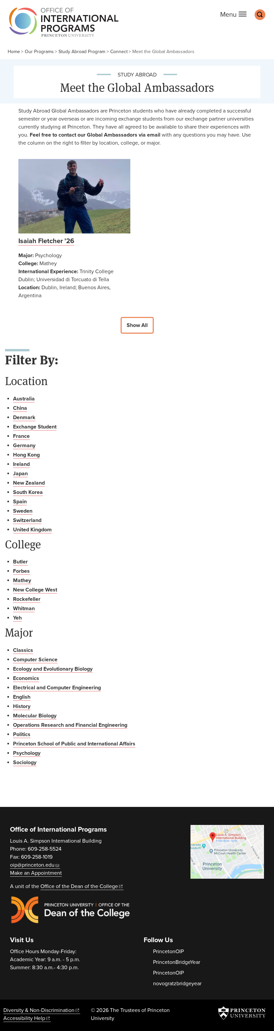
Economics (26, 678)
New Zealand (29, 483)
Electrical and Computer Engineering (57, 687)
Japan (20, 473)
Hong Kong (26, 455)
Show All (137, 325)
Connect (119, 51)
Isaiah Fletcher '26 (46, 241)
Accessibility (24, 1018)
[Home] (62, 25)
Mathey (22, 580)
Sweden (22, 511)
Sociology (24, 762)
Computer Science (35, 659)
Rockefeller (26, 599)
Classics (23, 650)
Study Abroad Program (81, 51)
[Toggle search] (260, 14)
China (20, 408)
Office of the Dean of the (79, 886)
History (21, 706)
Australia (24, 398)
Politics (21, 734)
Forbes (21, 571)
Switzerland (27, 520)
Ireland (21, 464)
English (21, 697)
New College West (35, 589)
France (21, 436)
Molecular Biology (34, 715)
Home (14, 51)
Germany (24, 445)
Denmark (24, 417)
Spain (20, 501)
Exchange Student (34, 426)
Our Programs (39, 51)
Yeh (17, 618)
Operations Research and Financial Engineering (70, 725)
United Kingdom (32, 529)
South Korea (28, 492)
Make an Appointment (36, 873)
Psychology (26, 753)
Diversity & (39, 1010)
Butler (20, 561)
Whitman (24, 608)
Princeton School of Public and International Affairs (74, 743)
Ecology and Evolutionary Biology (53, 669)
